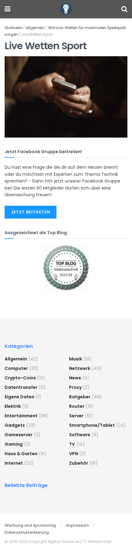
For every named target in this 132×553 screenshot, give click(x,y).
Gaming (14, 444)
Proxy (75, 387)
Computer (16, 368)
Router (76, 406)
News (75, 378)
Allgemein (35, 27)
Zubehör (78, 463)
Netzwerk (79, 368)
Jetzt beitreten (30, 212)
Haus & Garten (21, 454)
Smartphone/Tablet (92, 425)
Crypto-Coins (20, 378)
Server (76, 416)
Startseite (13, 27)
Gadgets (15, 425)
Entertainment (21, 416)
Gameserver (19, 435)
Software (79, 435)
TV (72, 444)
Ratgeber (80, 397)
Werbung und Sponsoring (30, 525)
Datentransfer (21, 387)
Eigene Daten (19, 397)
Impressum (77, 525)
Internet (14, 463)
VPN (73, 454)
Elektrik (13, 406)
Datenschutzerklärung (27, 532)
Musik (75, 359)
